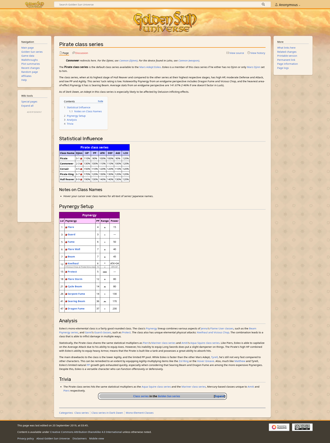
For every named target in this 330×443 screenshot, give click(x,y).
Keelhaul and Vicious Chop (213, 332)
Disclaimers (80, 438)
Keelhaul (73, 263)
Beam (71, 256)
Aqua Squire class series (204, 342)
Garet (88, 332)
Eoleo (157, 67)
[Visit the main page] (165, 22)
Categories (65, 412)
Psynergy (151, 328)
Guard (71, 234)
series (169, 396)
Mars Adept (146, 67)
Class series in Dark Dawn (107, 412)
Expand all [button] (27, 105)
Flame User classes (221, 328)
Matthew (239, 361)
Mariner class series (163, 342)
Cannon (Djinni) (128, 60)
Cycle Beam (75, 286)
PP (88, 365)
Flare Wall (74, 249)
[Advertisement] (34, 165)
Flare (71, 227)
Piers (146, 342)
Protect (72, 271)
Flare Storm (75, 279)
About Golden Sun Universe (53, 438)
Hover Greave (205, 361)
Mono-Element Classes (139, 412)
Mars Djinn (253, 67)
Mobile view (96, 438)
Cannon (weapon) (188, 60)
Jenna (204, 328)
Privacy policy (25, 438)
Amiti (185, 342)
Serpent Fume (76, 293)
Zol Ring (184, 361)
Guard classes (102, 332)
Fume (71, 241)
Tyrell (214, 357)
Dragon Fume (76, 308)
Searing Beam (76, 301)
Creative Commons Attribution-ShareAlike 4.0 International (86, 432)
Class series (141, 396)
